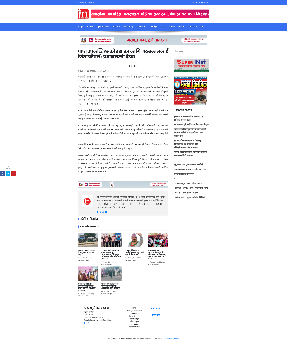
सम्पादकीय (191, 183)
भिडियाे (202, 197)
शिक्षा (163, 27)
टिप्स (206, 188)
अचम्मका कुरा (180, 183)
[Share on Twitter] (8, 173)
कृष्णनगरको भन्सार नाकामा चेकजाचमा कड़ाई (86, 252)
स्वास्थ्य (178, 188)
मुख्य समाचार (103, 27)
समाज (199, 183)
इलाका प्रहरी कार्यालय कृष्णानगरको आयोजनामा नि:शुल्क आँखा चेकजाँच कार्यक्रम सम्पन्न (111, 254)
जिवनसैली (199, 188)
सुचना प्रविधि (192, 197)
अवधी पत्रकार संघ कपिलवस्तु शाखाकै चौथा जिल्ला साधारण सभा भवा (87, 287)
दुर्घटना (177, 192)
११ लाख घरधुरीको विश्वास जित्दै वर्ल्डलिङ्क (191, 124)
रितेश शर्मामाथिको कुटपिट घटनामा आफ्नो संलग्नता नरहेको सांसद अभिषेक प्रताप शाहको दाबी (190, 132)
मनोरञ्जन (192, 27)
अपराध (185, 188)
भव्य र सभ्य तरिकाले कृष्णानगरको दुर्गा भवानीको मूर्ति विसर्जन (110, 286)
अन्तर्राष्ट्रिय (153, 27)
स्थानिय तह (128, 27)
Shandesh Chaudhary (171, 339)
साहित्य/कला (180, 197)
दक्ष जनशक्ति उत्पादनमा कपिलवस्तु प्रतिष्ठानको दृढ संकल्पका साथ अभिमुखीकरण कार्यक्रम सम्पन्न (187, 144)
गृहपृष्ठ (81, 27)
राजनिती (116, 27)
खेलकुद (172, 27)
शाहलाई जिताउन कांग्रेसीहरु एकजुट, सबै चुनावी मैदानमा (134, 252)
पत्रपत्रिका (186, 192)
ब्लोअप (195, 192)
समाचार (90, 27)
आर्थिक (181, 27)
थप (201, 27)
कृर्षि (191, 188)
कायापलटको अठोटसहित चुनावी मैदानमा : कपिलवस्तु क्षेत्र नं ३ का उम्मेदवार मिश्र (156, 254)
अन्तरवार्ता (140, 27)
